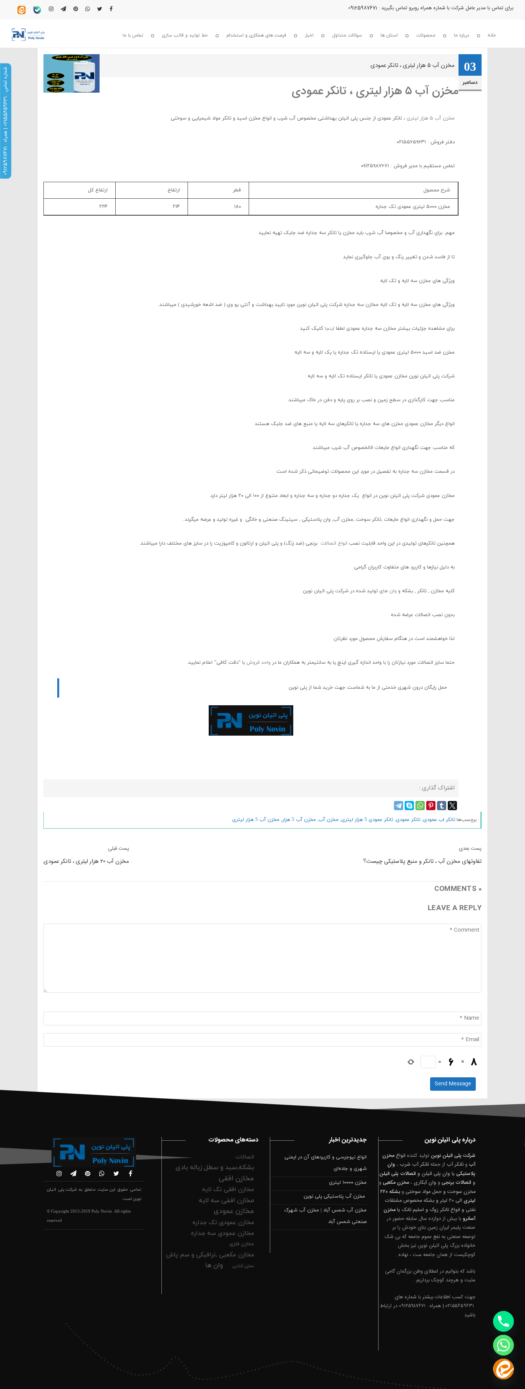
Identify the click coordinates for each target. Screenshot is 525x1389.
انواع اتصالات (334, 543)
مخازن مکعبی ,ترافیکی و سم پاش (210, 1255)
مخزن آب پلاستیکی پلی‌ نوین (335, 1196)
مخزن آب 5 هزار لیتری (255, 819)
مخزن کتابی (243, 1266)
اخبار (309, 35)
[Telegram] (398, 805)
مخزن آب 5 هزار (299, 819)
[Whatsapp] (503, 1345)
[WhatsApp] (420, 805)
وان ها (390, 591)
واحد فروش (259, 662)
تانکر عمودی (408, 819)
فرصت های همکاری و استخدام (256, 35)
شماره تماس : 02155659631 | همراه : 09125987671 (5, 121)
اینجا (330, 328)
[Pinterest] (430, 805)
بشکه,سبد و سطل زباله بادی (215, 1167)
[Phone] (503, 1321)
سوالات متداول (347, 35)
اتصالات (245, 1157)
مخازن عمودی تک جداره (223, 1222)
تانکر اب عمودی (439, 819)
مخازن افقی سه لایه (226, 1200)
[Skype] (409, 805)
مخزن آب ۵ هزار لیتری (431, 118)
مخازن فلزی (241, 1244)
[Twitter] (452, 805)
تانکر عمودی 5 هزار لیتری (367, 819)
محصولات (425, 35)
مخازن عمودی (234, 1211)
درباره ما (461, 35)
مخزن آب (329, 819)
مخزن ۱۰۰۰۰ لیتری (348, 1182)
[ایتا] (503, 1369)
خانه (492, 35)
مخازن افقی (236, 1178)
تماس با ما (133, 35)
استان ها (389, 35)
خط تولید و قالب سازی (185, 35)
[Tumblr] (441, 805)
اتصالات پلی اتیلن (397, 1174)
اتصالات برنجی (456, 1182)
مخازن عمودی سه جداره (222, 1233)
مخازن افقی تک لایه (228, 1189)
